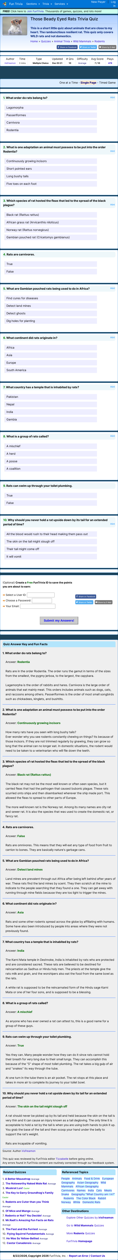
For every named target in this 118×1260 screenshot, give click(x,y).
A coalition (13, 468)
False (10, 271)
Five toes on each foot (21, 184)
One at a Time (68, 82)
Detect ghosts (16, 313)
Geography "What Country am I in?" (93, 1194)
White (76, 1202)
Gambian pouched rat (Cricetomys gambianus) (38, 237)
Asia (9, 355)
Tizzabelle (62, 1158)
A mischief (13, 446)
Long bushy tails (17, 176)
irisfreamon (10, 63)
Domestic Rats (91, 1202)
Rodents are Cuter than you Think (27, 1201)
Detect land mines (18, 306)
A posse (11, 461)
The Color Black (86, 1198)
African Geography (87, 1186)
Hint (112, 97)
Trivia (46, 3)
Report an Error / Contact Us (87, 1255)
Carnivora (13, 122)
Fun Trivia (15, 4)
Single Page (88, 82)
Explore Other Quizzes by (90, 1217)
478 (110, 63)
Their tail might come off (22, 549)
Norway (66, 1202)
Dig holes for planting (20, 321)
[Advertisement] (59, 72)
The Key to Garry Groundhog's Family (29, 1192)
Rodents (69, 1198)
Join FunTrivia (35, 11)
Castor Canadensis (19, 1243)
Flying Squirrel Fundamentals (26, 1233)
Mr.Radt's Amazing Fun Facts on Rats (30, 1220)
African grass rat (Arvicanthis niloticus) (32, 222)
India (9, 412)
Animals (77, 1178)
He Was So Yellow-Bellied (22, 1238)
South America (16, 370)
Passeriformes (16, 115)
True (9, 264)
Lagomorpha (15, 107)
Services (60, 3)
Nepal (10, 404)
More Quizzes (81, 1233)
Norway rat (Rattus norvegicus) (27, 230)
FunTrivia (79, 1241)
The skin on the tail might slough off (30, 541)
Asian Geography (87, 1182)
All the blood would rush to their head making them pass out (47, 534)
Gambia (11, 419)
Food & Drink (92, 1178)
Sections (32, 3)
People (65, 1178)
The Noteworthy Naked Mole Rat (26, 1183)
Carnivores (68, 1190)
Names (81, 1190)
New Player (98, 1)
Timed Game (107, 82)
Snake (65, 1194)
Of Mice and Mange (18, 1210)
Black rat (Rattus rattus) (22, 215)
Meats (108, 1190)
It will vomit (13, 556)
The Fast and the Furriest (22, 1229)
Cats (99, 1190)
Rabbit (102, 1198)
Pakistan (12, 397)
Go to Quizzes (85, 1225)
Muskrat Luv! (14, 1188)
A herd (11, 453)
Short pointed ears (19, 168)
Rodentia (12, 130)
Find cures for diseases (22, 298)
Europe (11, 362)
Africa (10, 347)
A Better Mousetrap (17, 1178)
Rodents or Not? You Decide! (23, 1215)
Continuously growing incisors (26, 161)
